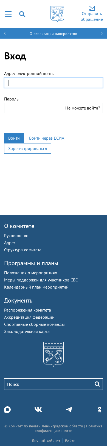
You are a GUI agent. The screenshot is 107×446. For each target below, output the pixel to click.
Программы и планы (31, 263)
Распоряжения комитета (27, 310)
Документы (19, 300)
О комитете (19, 226)
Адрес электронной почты (29, 73)
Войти (14, 138)
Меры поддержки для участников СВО (41, 280)
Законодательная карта (27, 331)
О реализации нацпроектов (53, 33)
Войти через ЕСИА (46, 138)
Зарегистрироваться (27, 148)
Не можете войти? (82, 108)
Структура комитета (22, 249)
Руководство (16, 235)
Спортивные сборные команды (34, 324)
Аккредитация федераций (29, 317)
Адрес (10, 242)
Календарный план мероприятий (36, 287)
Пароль (11, 99)
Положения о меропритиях (30, 272)
